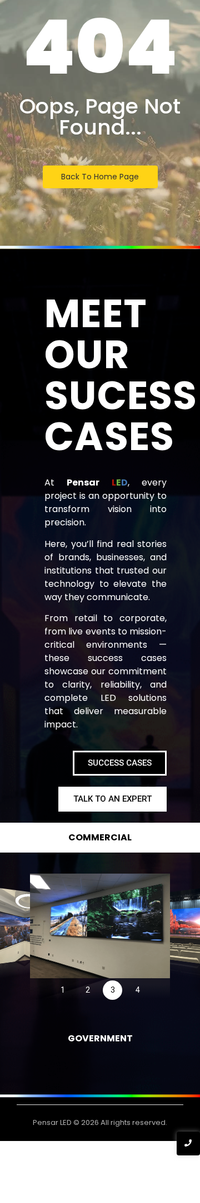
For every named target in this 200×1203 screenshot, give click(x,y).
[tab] (100, 838)
